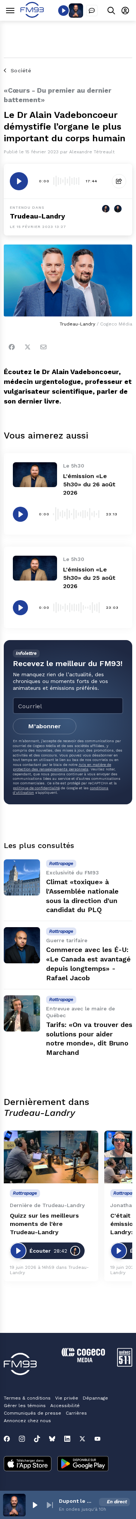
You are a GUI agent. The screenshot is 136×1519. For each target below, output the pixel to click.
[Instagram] (22, 1439)
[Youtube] (97, 1439)
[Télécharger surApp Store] (27, 1464)
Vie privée (66, 1398)
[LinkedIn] (67, 1439)
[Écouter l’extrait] (19, 181)
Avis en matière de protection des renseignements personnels (62, 767)
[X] (82, 1439)
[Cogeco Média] (83, 1360)
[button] (34, 1505)
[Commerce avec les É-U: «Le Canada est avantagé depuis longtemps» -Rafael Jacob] (22, 945)
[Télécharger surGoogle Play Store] (82, 1464)
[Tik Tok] (37, 1439)
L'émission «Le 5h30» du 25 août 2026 (89, 578)
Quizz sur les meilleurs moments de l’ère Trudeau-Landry (44, 1224)
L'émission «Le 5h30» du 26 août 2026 (89, 484)
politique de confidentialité (36, 788)
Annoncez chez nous (27, 1420)
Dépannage (95, 1398)
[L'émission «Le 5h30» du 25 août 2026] (35, 568)
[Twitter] (28, 347)
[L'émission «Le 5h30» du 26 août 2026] (35, 474)
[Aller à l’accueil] (32, 15)
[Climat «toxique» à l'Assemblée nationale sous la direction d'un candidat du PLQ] (22, 877)
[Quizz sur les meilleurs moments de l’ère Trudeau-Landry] (51, 1157)
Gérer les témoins (25, 1405)
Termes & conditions (27, 1398)
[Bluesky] (52, 1439)
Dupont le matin (77, 1501)
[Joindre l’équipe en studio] (91, 10)
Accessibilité (65, 1405)
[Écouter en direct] (63, 11)
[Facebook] (12, 347)
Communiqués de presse (32, 1413)
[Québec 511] (124, 1364)
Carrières (76, 1413)
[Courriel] (43, 347)
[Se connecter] (125, 10)
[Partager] (119, 181)
